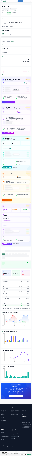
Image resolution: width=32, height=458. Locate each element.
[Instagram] (14, 436)
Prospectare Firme (3, 408)
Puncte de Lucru (3, 420)
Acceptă (29, 454)
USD (9, 251)
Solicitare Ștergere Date (14, 414)
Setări (18, 455)
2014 (12, 256)
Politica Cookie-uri (14, 411)
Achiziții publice (24, 410)
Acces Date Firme (3, 410)
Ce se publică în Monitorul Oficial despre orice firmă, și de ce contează (26, 418)
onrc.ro (7, 449)
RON (3, 251)
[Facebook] (12, 436)
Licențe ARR (2, 417)
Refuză (22, 454)
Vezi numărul (12, 41)
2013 (15, 256)
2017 (3, 256)
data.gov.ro (26, 449)
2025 (3, 254)
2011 (21, 256)
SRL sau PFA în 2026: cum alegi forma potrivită (26, 425)
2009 (28, 256)
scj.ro (23, 449)
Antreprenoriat (24, 411)
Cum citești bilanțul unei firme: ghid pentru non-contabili (26, 427)
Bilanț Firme (2, 413)
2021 (16, 254)
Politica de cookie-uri (5, 456)
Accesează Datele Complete (9, 101)
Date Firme (2, 439)
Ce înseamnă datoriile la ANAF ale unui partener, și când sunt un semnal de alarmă (26, 423)
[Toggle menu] (30, 1)
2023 (10, 254)
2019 (22, 254)
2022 (13, 254)
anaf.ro (20, 449)
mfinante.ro (11, 449)
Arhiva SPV (2, 431)
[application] (16, 321)
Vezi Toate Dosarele (7, 243)
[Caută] (13, 1)
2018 (25, 254)
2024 (7, 254)
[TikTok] (12, 438)
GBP (11, 251)
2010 (24, 256)
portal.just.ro (16, 449)
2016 (6, 256)
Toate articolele (24, 408)
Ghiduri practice (24, 413)
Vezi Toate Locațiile (7, 167)
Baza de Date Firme (4, 411)
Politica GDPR (13, 413)
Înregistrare (20, 1)
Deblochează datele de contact (7, 44)
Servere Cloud (3, 432)
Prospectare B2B (3, 440)
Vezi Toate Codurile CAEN (8, 132)
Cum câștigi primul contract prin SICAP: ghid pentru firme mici (26, 420)
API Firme (2, 421)
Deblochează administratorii (7, 74)
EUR (6, 251)
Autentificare (26, 1)
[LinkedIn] (14, 438)
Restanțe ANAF (3, 414)
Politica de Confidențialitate (15, 410)
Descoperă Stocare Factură (15, 396)
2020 (19, 254)
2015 (9, 256)
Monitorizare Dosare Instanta (5, 436)
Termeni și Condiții (14, 408)
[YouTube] (18, 436)
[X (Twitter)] (16, 436)
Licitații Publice (3, 418)
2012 (18, 256)
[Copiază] (29, 59)
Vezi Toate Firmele (7, 200)
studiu (23, 414)
